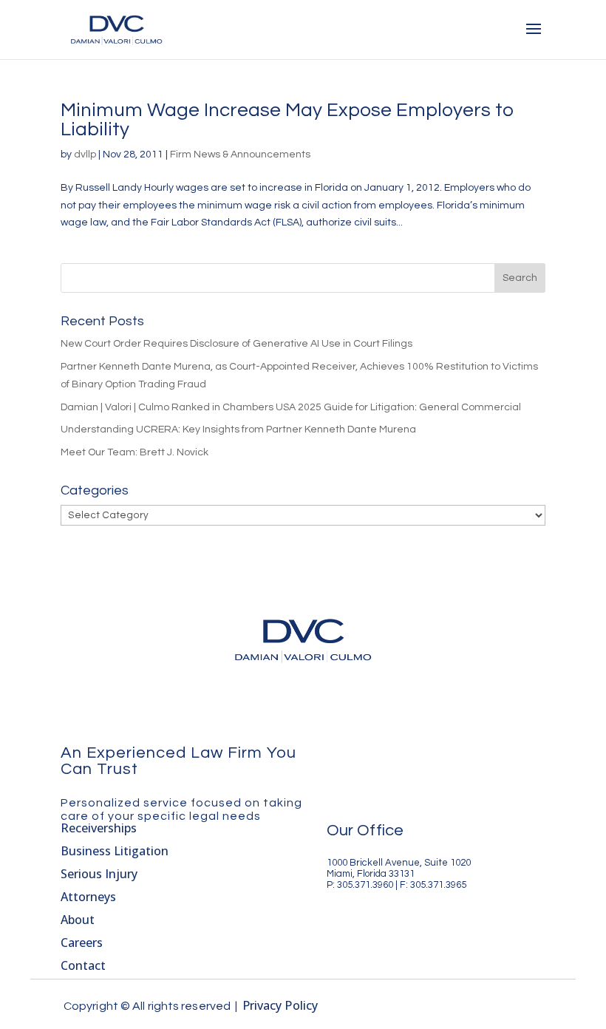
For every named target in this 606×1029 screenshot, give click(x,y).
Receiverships (99, 828)
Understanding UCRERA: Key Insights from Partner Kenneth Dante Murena (238, 429)
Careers (82, 942)
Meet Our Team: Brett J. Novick (134, 452)
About (78, 919)
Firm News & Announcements (240, 154)
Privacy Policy (280, 1005)
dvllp (85, 154)
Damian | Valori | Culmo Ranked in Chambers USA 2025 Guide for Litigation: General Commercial (291, 407)
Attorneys (88, 897)
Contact (83, 965)
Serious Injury (99, 874)
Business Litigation (114, 851)
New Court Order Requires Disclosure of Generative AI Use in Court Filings (236, 344)
